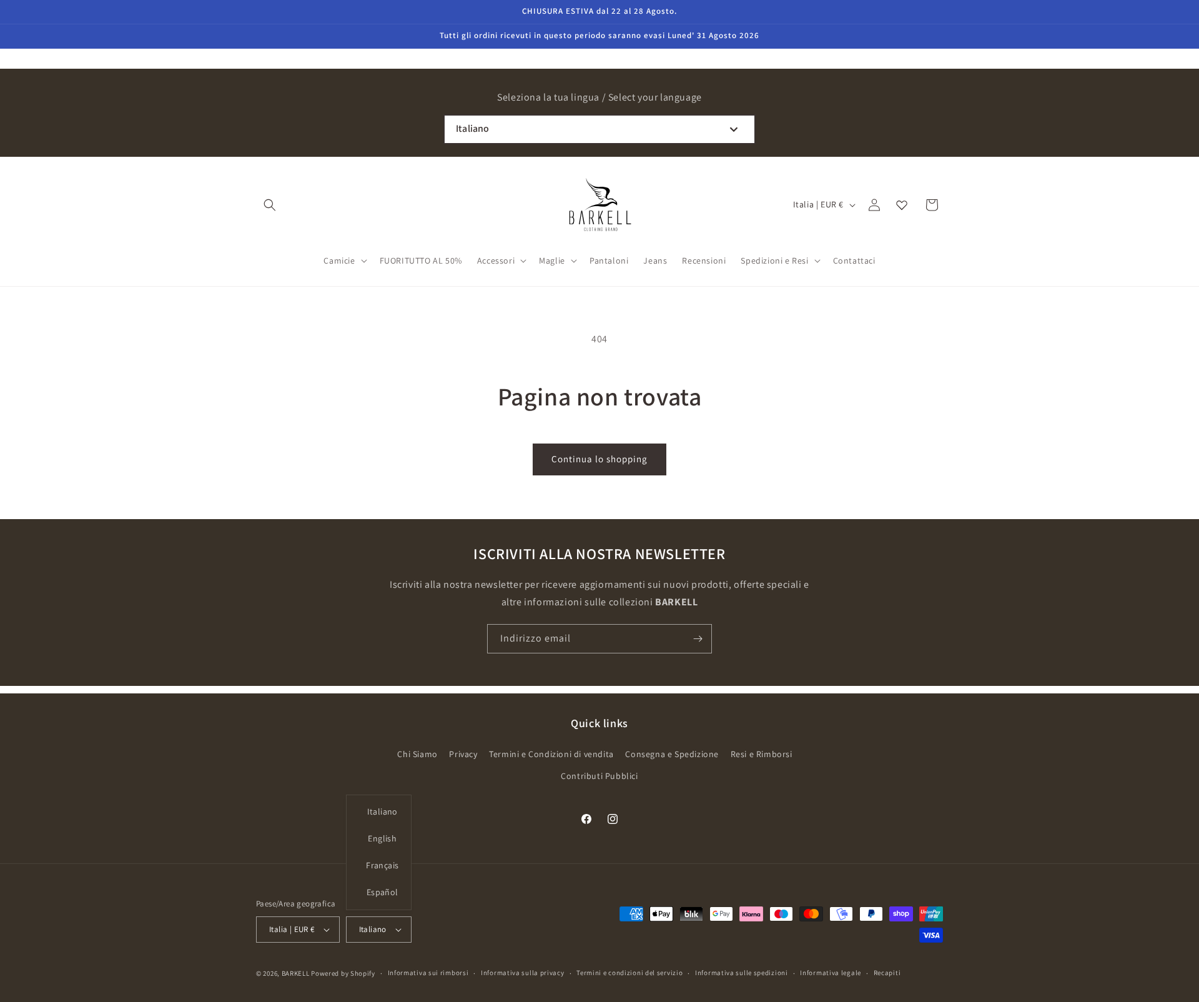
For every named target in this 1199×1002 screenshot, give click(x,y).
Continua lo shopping (599, 459)
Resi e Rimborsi (761, 754)
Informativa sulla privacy (523, 972)
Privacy (463, 754)
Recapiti (887, 972)
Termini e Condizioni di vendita (551, 754)
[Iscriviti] (697, 638)
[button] (270, 205)
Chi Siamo (417, 754)
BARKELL (296, 973)
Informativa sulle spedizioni (741, 972)
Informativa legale (830, 972)
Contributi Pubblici (599, 775)
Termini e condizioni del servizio (629, 972)
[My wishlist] (901, 205)
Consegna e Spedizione (672, 754)
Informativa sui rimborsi (428, 972)
